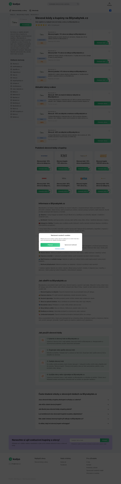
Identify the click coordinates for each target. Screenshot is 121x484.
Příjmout (50, 245)
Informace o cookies (59, 248)
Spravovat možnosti (71, 245)
